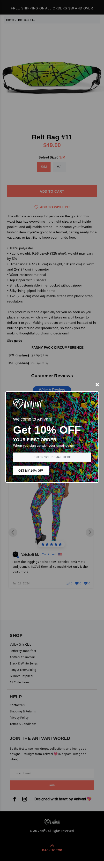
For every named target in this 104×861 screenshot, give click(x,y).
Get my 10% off (31, 470)
